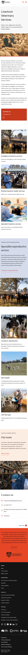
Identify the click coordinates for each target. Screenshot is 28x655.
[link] (14, 146)
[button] (23, 2)
